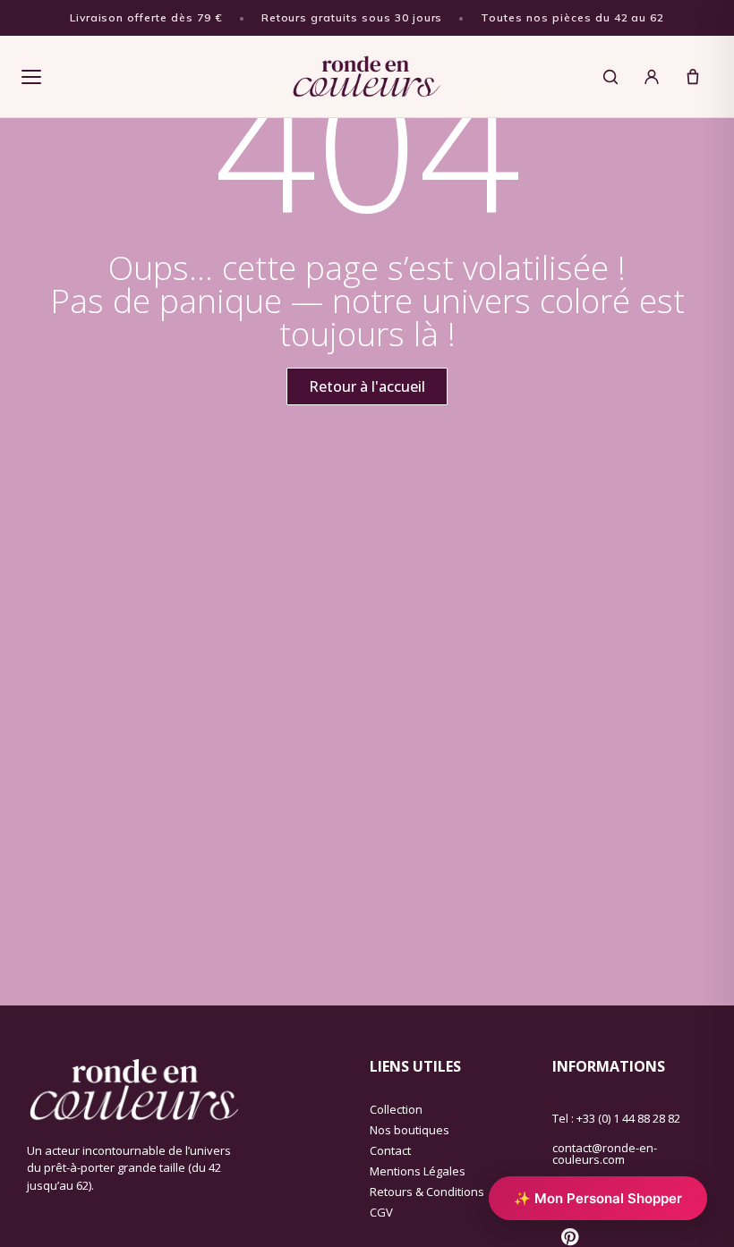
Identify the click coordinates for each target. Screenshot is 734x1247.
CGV (381, 1212)
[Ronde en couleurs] (366, 77)
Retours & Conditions (427, 1191)
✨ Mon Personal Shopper (598, 1198)
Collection (396, 1109)
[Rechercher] (610, 77)
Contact (390, 1150)
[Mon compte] (651, 77)
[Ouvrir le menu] (31, 77)
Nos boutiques (409, 1130)
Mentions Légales (417, 1171)
